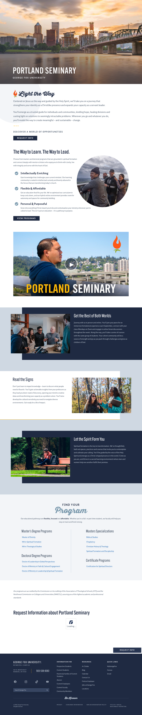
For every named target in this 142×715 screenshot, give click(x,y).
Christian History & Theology (97, 546)
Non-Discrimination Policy (96, 705)
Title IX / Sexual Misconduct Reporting (118, 706)
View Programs (26, 218)
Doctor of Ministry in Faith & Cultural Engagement (41, 566)
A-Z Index (85, 666)
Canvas (109, 670)
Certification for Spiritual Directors (99, 566)
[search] (47, 690)
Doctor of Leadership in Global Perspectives (38, 561)
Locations (85, 689)
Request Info (25, 138)
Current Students (63, 670)
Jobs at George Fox (88, 685)
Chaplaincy (90, 542)
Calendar (85, 674)
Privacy (59, 705)
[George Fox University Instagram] (26, 682)
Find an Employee (88, 681)
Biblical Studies (92, 537)
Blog (83, 670)
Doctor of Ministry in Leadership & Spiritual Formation (42, 571)
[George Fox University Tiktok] (37, 682)
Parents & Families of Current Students (67, 675)
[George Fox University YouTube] (47, 681)
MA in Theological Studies (32, 546)
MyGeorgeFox (112, 666)
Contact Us (86, 677)
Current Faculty (62, 687)
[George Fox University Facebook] (15, 682)
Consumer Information (74, 705)
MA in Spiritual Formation (31, 542)
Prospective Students (64, 666)
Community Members (64, 691)
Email (109, 674)
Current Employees (63, 684)
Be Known (71, 698)
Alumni (59, 680)
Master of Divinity (28, 537)
